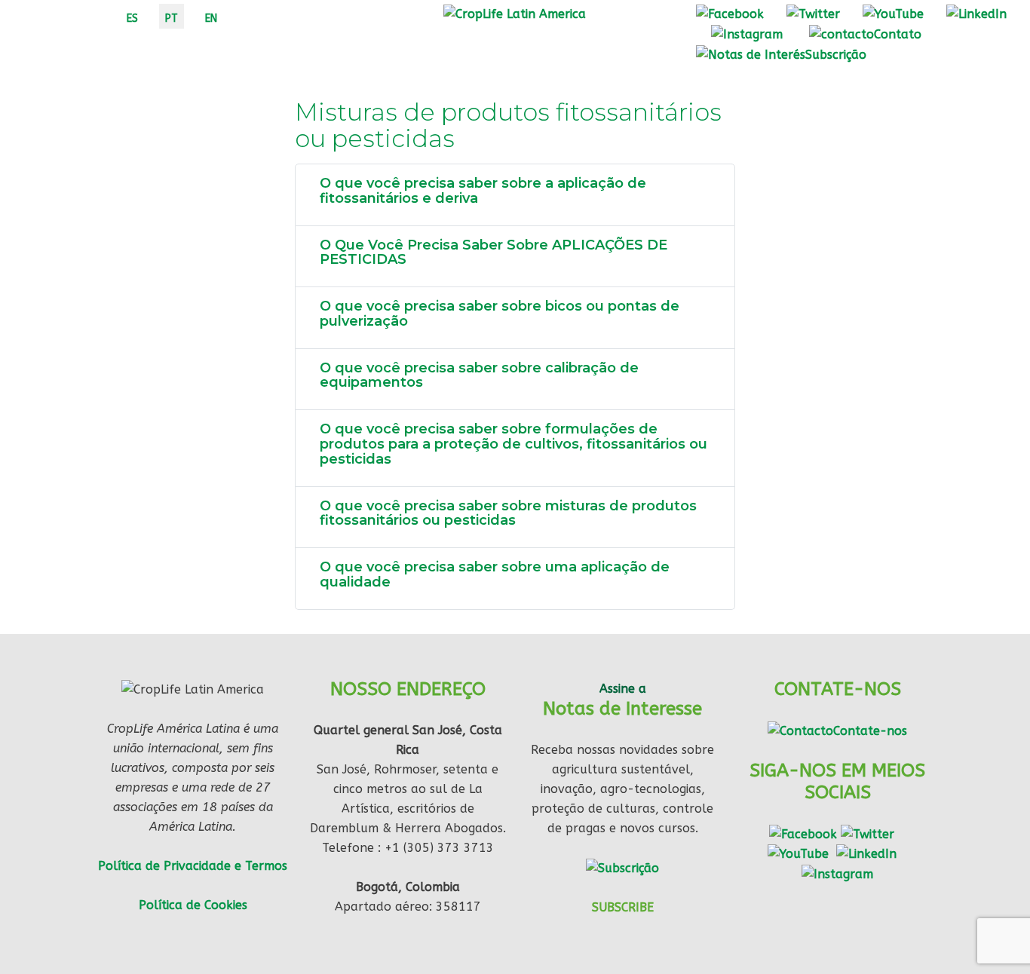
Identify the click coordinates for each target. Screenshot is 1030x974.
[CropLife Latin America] (514, 13)
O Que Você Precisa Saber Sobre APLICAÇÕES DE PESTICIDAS (493, 252)
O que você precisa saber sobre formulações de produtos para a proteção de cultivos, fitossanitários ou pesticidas (513, 444)
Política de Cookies (193, 905)
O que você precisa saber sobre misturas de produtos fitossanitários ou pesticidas (508, 513)
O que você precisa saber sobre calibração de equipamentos (479, 375)
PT (171, 18)
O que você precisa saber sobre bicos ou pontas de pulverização (499, 313)
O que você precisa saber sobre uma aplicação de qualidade (495, 574)
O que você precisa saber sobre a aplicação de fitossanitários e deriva (483, 191)
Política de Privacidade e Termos (192, 866)
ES (132, 18)
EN (211, 18)
